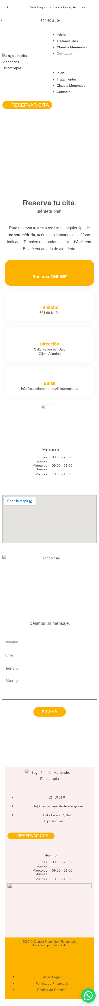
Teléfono (49, 307)
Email (49, 383)
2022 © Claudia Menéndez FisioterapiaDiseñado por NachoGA (49, 943)
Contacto (64, 53)
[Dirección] (50, 337)
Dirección (49, 344)
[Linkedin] (58, 958)
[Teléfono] (50, 301)
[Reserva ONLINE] (50, 270)
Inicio (61, 34)
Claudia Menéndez (72, 47)
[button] (74, 63)
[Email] (50, 376)
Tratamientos (67, 41)
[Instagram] (41, 958)
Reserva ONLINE (49, 276)
